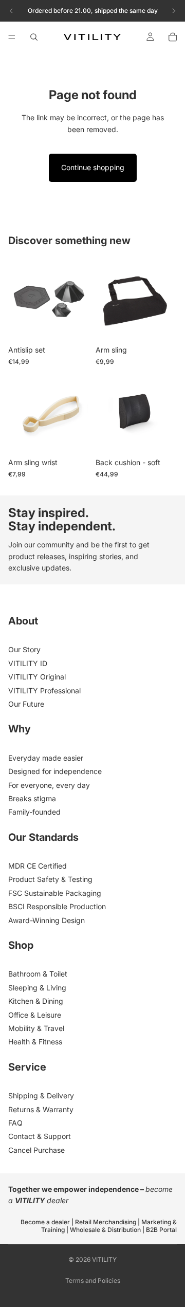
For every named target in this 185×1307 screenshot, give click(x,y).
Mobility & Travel (36, 1028)
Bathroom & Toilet (37, 973)
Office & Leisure (34, 1014)
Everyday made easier (45, 757)
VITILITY (104, 1259)
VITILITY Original (37, 676)
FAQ (15, 1122)
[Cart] (172, 37)
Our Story (24, 649)
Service (27, 1067)
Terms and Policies (92, 1280)
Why (19, 729)
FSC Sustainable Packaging (54, 893)
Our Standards (43, 837)
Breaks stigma (32, 798)
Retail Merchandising (105, 1222)
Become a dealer (46, 1222)
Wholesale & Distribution (105, 1230)
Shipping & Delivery (41, 1095)
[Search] (34, 37)
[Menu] (12, 37)
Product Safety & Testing (50, 879)
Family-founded (34, 811)
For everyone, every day (49, 785)
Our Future (26, 703)
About (23, 621)
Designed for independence (55, 771)
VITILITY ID (27, 663)
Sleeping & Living (37, 987)
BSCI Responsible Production (57, 906)
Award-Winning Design (46, 920)
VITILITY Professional (44, 690)
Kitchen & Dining (35, 1001)
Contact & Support (39, 1136)
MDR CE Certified (37, 865)
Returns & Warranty (40, 1109)
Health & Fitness (35, 1041)
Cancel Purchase (36, 1150)
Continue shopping (92, 167)
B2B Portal (161, 1230)
